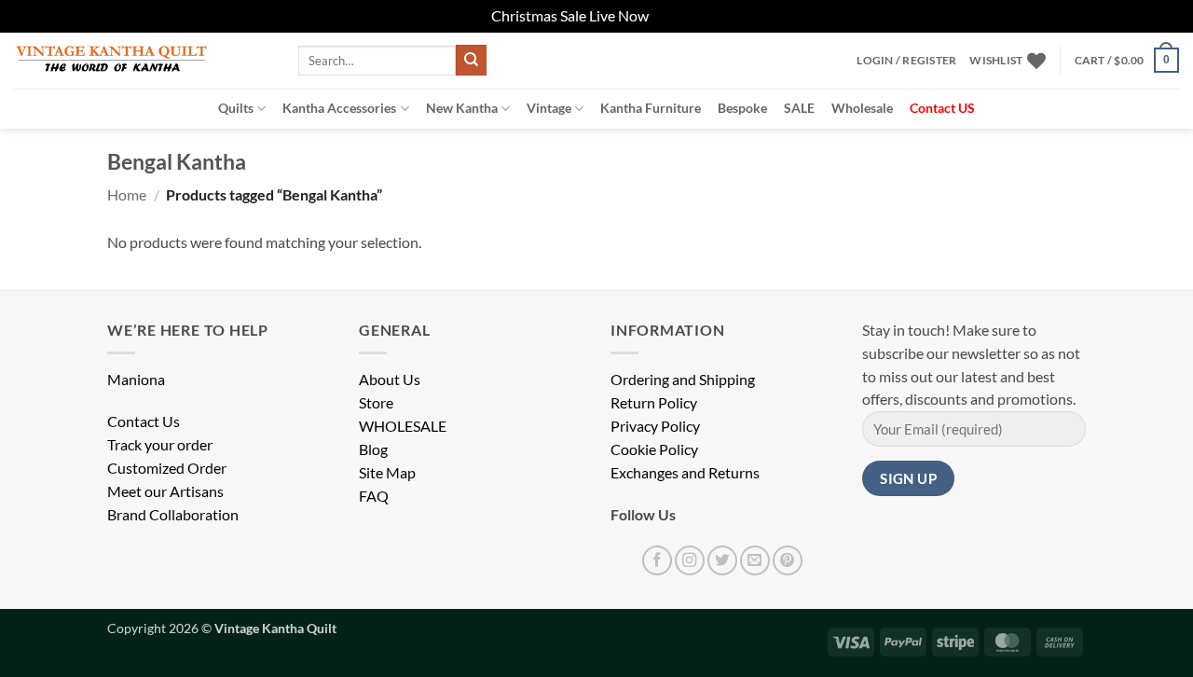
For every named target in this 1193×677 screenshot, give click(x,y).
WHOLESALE (402, 426)
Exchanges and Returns (685, 472)
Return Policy (653, 402)
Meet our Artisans (165, 491)
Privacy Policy (655, 426)
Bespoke (742, 108)
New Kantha (462, 108)
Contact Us (143, 421)
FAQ (374, 496)
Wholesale (862, 108)
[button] (906, 60)
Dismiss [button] (676, 15)
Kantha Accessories (339, 108)
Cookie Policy (654, 449)
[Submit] (471, 60)
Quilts (236, 108)
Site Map (387, 472)
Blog (373, 449)
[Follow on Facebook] (657, 560)
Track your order (160, 444)
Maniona (136, 379)
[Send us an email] (755, 560)
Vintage (549, 108)
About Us (389, 379)
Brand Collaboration (173, 514)
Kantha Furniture (650, 108)
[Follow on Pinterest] (787, 560)
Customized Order (166, 468)
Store (376, 402)
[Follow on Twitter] (722, 560)
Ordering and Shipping (682, 379)
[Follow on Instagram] (690, 560)
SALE (799, 108)
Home (126, 195)
